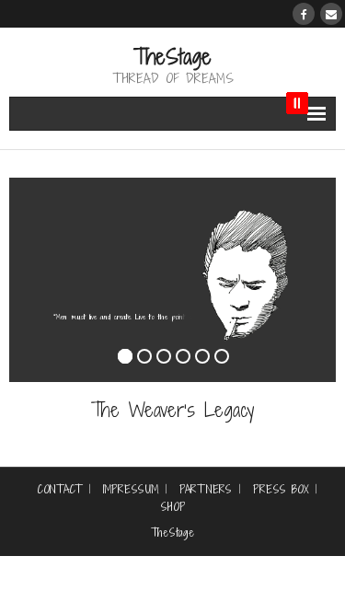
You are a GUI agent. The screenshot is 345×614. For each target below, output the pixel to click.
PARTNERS (205, 489)
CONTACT (59, 489)
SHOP (173, 507)
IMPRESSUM (130, 489)
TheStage (172, 533)
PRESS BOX (280, 489)
